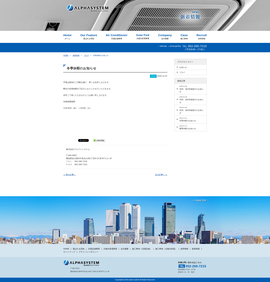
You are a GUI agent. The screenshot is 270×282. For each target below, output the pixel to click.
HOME (65, 55)
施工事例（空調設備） (142, 249)
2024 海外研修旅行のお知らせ (191, 110)
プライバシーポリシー (88, 252)
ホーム (67, 37)
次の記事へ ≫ (161, 175)
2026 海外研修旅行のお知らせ (191, 89)
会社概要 (165, 37)
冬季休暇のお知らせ (187, 119)
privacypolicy (175, 46)
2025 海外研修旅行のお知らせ (191, 99)
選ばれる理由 (88, 37)
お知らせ (183, 67)
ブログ (86, 55)
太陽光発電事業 (142, 37)
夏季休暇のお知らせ (187, 127)
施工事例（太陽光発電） (166, 249)
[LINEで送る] (99, 140)
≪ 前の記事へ (69, 175)
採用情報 (201, 37)
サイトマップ (69, 252)
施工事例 (184, 37)
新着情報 (76, 55)
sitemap (163, 46)
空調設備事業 (116, 37)
